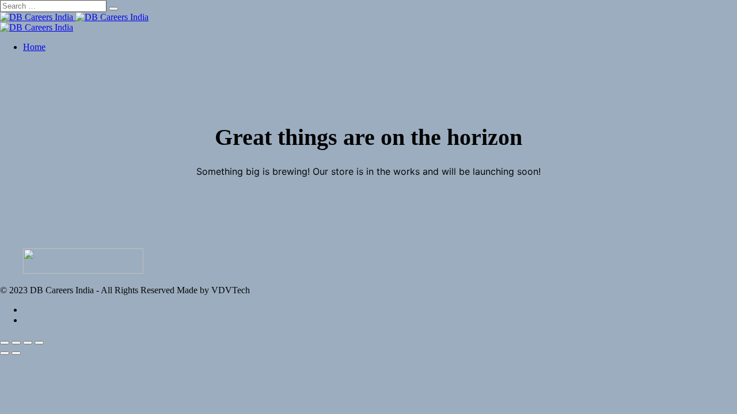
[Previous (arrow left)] (4, 353)
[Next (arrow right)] (16, 353)
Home (34, 47)
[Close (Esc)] (4, 342)
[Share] (16, 342)
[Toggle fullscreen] (27, 342)
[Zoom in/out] (39, 342)
